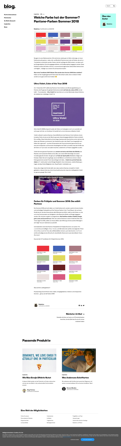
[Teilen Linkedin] (81, 305)
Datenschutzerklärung (67, 436)
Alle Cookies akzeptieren (87, 439)
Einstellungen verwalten (75, 439)
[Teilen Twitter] (83, 305)
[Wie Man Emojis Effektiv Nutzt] (39, 360)
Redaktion (36, 29)
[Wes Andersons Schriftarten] (79, 360)
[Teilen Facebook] (79, 305)
